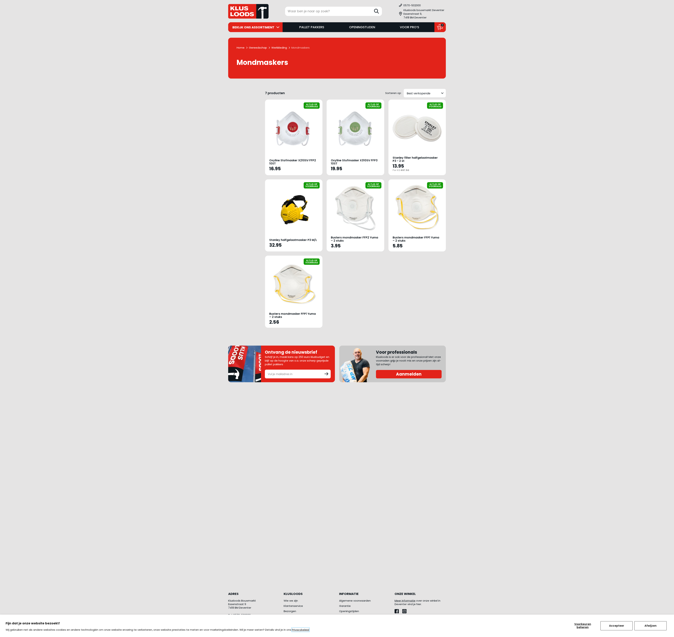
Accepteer (616, 626)
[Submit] (326, 373)
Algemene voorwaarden (355, 600)
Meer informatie (405, 600)
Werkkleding (279, 47)
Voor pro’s (409, 27)
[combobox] (425, 93)
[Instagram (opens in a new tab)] (405, 610)
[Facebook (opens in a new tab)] (398, 610)
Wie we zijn (291, 600)
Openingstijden (362, 27)
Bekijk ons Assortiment (253, 27)
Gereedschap (258, 47)
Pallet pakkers (311, 27)
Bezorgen (290, 611)
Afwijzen (650, 626)
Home (241, 47)
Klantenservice (293, 606)
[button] (422, 13)
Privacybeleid (300, 630)
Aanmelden (409, 374)
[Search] (376, 11)
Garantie (345, 606)
